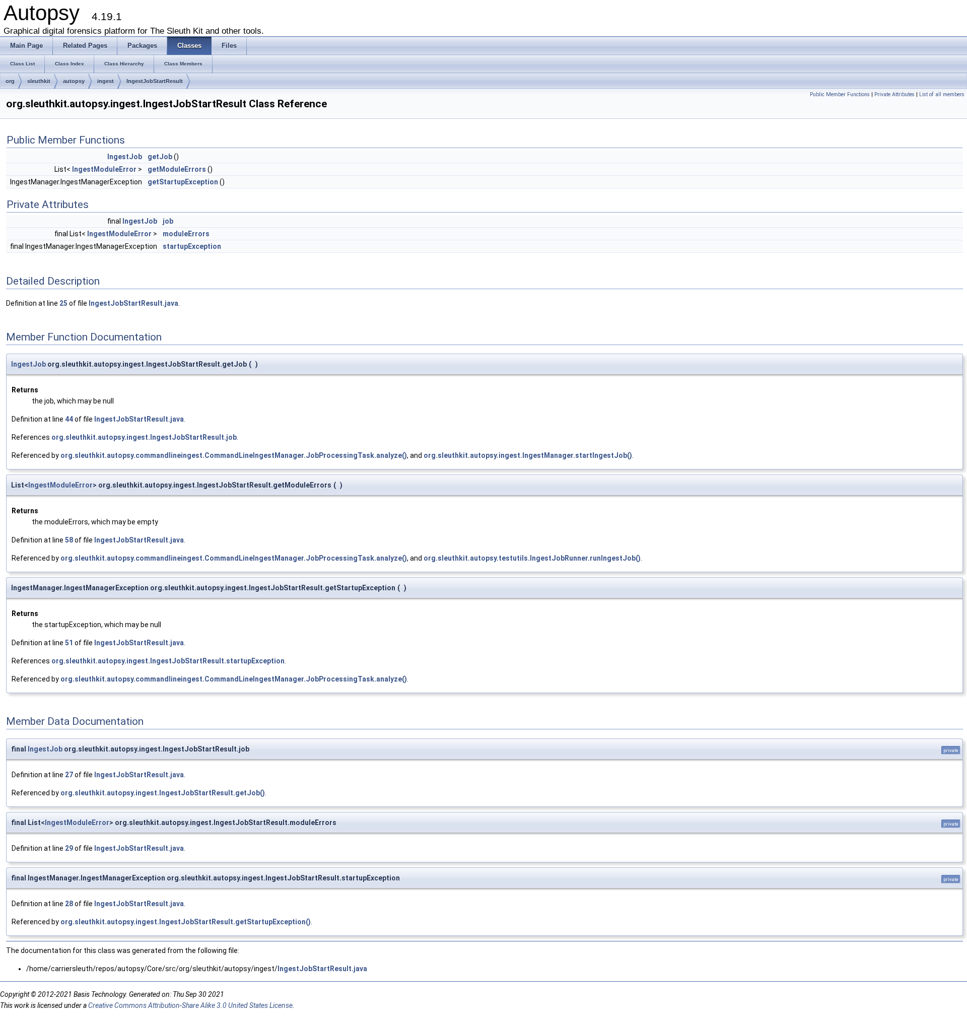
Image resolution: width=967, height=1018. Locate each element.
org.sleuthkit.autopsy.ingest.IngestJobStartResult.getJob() (162, 793)
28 (69, 904)
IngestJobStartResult (154, 81)
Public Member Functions (840, 94)
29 (69, 848)
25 (63, 303)
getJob (160, 157)
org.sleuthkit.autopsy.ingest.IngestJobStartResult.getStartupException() (185, 922)
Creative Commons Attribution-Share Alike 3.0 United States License (190, 1005)
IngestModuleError (104, 169)
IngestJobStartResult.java (133, 303)
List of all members (941, 94)
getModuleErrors (177, 169)
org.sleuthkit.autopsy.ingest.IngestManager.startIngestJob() (528, 455)
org (10, 81)
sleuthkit (38, 81)
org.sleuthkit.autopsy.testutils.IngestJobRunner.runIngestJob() (532, 558)
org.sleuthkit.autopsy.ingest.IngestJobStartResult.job (144, 437)
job (168, 221)
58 (69, 540)
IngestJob (124, 157)
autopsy (74, 81)
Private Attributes (894, 94)
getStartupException (183, 182)
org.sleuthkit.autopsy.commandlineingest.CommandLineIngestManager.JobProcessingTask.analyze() (233, 455)
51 (69, 643)
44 (69, 419)
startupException (192, 246)
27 (69, 775)
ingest (105, 81)
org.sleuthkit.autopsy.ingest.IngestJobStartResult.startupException (168, 661)
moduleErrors (186, 234)
